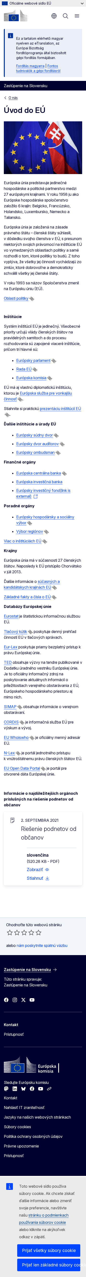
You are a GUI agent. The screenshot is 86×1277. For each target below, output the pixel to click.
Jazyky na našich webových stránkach (37, 1117)
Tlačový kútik (15, 631)
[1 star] (9, 932)
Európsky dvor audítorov (37, 443)
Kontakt (10, 1097)
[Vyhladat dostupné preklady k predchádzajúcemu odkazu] (31, 298)
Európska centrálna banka (38, 473)
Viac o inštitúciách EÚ (22, 541)
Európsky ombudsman (35, 452)
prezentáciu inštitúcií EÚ (60, 408)
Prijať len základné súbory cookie (51, 1264)
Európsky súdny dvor (34, 435)
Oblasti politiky (16, 298)
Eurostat (11, 616)
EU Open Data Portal (22, 768)
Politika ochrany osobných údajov (33, 1136)
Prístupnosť (14, 1034)
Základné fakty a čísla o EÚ (27, 596)
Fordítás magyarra (30, 66)
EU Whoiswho (16, 737)
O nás (13, 98)
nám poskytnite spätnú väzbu (42, 945)
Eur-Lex (10, 647)
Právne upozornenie (21, 1146)
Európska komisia (31, 377)
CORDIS (11, 722)
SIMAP (10, 706)
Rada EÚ (24, 369)
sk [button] (54, 16)
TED (8, 662)
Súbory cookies (17, 1126)
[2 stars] (13, 932)
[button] (38, 869)
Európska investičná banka (39, 481)
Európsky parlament (33, 360)
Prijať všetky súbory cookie (49, 1250)
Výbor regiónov (29, 531)
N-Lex (9, 752)
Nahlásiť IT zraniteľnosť (24, 1107)
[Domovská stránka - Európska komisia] (15, 15)
